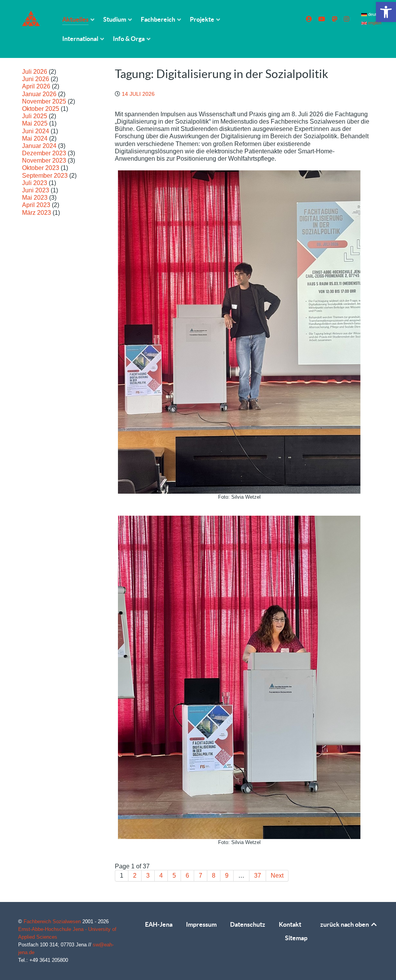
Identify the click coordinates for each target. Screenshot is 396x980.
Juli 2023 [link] (34, 183)
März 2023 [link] (36, 212)
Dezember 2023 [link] (44, 153)
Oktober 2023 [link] (40, 168)
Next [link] (277, 875)
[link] (386, 12)
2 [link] (135, 875)
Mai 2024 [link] (35, 138)
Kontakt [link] (290, 924)
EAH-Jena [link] (158, 924)
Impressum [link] (201, 924)
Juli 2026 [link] (34, 71)
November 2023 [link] (44, 160)
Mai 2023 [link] (35, 197)
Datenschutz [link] (247, 924)
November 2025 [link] (44, 101)
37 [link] (257, 875)
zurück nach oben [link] (345, 924)
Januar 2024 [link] (39, 146)
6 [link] (187, 875)
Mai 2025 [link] (35, 123)
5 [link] (174, 875)
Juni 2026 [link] (35, 79)
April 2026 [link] (36, 86)
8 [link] (213, 875)
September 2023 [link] (45, 175)
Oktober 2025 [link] (40, 108)
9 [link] (227, 875)
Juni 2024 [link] (35, 131)
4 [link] (161, 875)
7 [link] (200, 875)
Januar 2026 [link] (39, 94)
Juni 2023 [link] (35, 190)
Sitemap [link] (296, 937)
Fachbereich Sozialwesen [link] (53, 921)
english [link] (374, 22)
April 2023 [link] (36, 205)
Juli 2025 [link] (34, 116)
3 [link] (148, 875)
